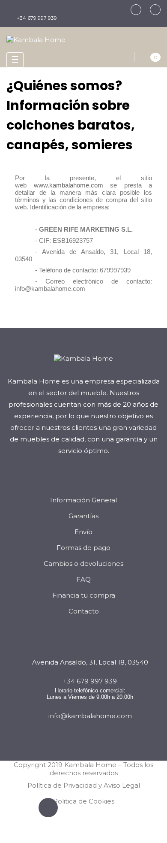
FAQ (83, 579)
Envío (83, 532)
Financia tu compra (83, 595)
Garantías (83, 516)
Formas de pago (83, 548)
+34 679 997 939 (37, 18)
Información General (83, 500)
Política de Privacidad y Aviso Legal (83, 785)
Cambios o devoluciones (83, 563)
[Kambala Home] (36, 39)
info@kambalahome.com (90, 716)
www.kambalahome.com (68, 185)
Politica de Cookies (83, 801)
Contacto (84, 611)
